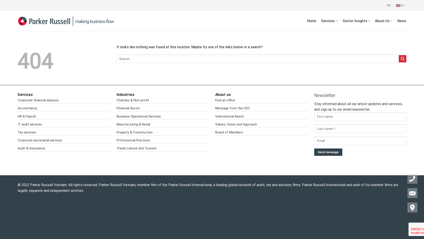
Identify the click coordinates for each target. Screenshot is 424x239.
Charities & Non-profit (133, 100)
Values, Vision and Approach (236, 124)
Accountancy (27, 108)
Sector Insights (355, 21)
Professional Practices (133, 140)
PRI (389, 5)
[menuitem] (401, 5)
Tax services (27, 132)
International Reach (229, 116)
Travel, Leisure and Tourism (137, 148)
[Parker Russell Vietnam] (66, 21)
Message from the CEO (232, 108)
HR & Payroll (27, 116)
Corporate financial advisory (38, 100)
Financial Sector (128, 108)
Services (328, 21)
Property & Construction (135, 132)
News (401, 21)
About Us (382, 21)
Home (311, 21)
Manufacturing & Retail (133, 124)
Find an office (225, 100)
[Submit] (402, 58)
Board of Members (229, 132)
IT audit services (30, 124)
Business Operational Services (139, 116)
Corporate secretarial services (40, 140)
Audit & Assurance (31, 148)
